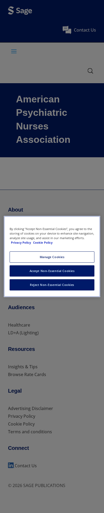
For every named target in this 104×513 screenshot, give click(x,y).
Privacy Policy (21, 242)
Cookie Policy (43, 242)
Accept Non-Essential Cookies (52, 271)
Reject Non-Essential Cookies (52, 285)
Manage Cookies (52, 257)
